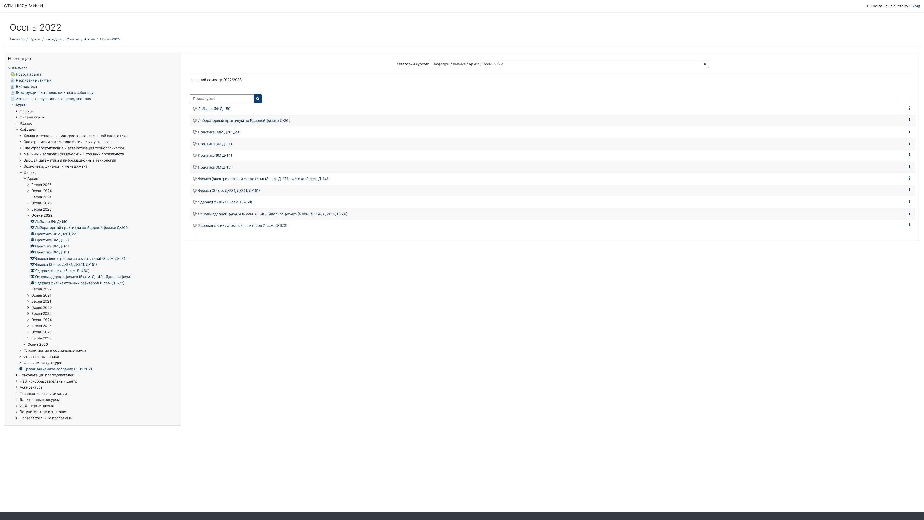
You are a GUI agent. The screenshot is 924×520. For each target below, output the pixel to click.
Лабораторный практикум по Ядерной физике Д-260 (244, 120)
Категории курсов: (412, 64)
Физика (72, 39)
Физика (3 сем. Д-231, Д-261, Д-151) (229, 190)
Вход (914, 6)
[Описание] (910, 108)
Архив (89, 39)
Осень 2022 (110, 39)
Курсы (35, 39)
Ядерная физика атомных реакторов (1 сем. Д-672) (242, 225)
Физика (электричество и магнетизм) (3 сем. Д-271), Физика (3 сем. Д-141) (264, 178)
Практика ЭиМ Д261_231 (219, 132)
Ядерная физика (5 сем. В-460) (225, 202)
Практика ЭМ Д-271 (215, 144)
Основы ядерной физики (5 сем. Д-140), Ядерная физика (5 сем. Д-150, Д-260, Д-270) (272, 214)
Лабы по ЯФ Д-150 (214, 108)
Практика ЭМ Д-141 (215, 155)
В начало (17, 39)
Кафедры (53, 39)
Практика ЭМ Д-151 (215, 167)
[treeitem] (92, 243)
